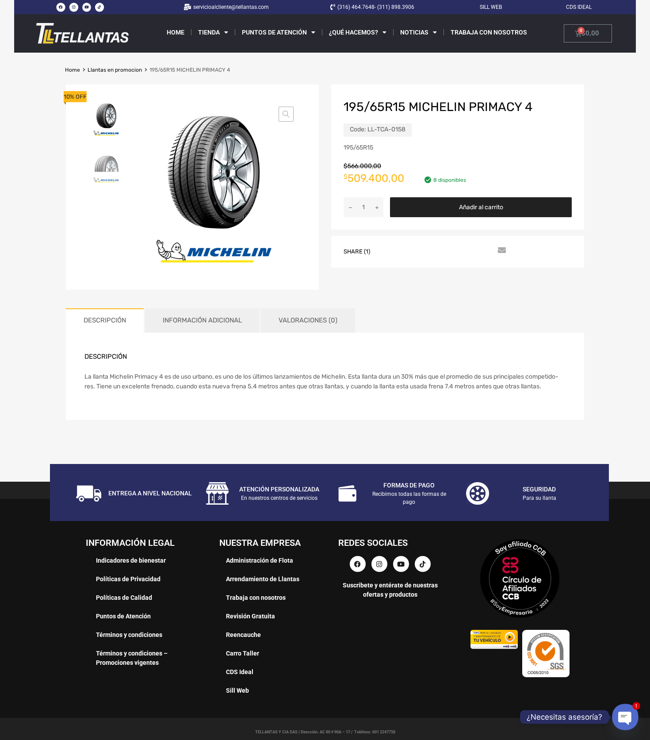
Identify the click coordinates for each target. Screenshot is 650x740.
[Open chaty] (625, 717)
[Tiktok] (99, 7)
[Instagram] (73, 7)
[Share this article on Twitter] (405, 251)
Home (175, 32)
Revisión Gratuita (250, 616)
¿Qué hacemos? (353, 32)
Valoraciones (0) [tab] (308, 320)
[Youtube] (86, 7)
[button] (286, 114)
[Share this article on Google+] (421, 251)
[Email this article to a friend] (500, 251)
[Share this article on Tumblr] (484, 251)
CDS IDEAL (579, 7)
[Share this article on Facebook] (389, 251)
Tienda (209, 32)
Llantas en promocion (115, 70)
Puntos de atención (274, 32)
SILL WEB (491, 7)
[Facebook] (60, 7)
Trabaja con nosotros (489, 32)
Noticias (414, 32)
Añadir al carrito (481, 207)
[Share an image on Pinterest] (437, 251)
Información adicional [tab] (202, 320)
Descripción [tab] (105, 320)
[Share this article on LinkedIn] (453, 251)
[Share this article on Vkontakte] (468, 251)
